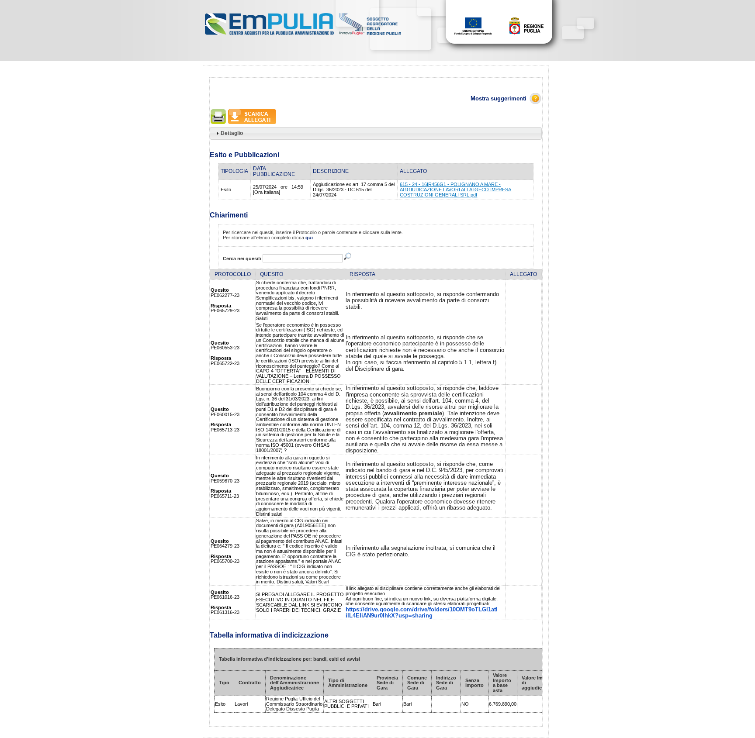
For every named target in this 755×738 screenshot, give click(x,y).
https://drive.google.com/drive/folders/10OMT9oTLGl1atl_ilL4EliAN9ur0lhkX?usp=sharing (423, 612)
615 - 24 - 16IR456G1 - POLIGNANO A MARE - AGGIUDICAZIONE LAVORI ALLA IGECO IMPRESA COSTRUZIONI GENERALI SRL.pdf (455, 189)
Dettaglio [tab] (232, 133)
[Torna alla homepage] (270, 35)
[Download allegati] (252, 123)
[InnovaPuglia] (370, 35)
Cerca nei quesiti (242, 258)
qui (309, 237)
